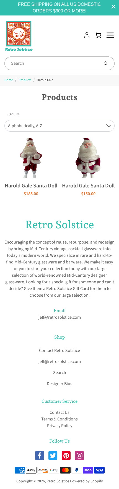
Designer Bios (59, 384)
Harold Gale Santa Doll (31, 186)
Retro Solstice (59, 224)
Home (8, 80)
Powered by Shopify (86, 481)
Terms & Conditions (59, 419)
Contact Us (59, 412)
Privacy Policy (59, 426)
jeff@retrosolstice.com (59, 317)
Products (25, 80)
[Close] (113, 6)
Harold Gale (45, 80)
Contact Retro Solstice (59, 350)
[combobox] (51, 63)
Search (59, 373)
